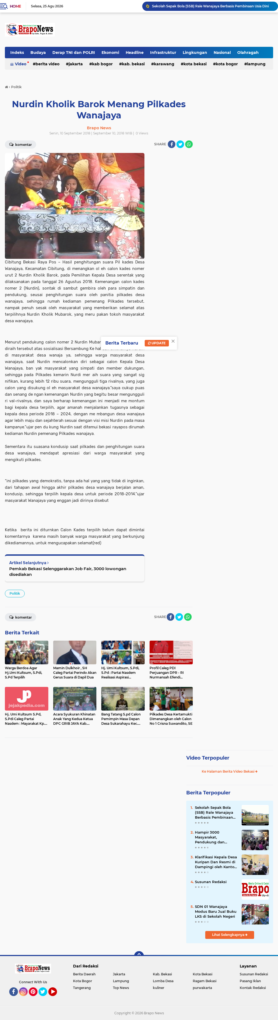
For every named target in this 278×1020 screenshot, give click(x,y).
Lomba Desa (163, 981)
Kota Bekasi (195, 64)
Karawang (164, 64)
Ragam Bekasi (204, 981)
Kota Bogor (227, 64)
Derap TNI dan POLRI (73, 52)
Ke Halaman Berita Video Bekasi (228, 771)
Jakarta (76, 64)
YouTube (56, 998)
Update (158, 343)
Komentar (23, 617)
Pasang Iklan (250, 981)
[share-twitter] (180, 144)
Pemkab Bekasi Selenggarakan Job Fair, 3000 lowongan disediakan (67, 571)
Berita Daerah (84, 974)
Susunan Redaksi (211, 882)
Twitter (45, 998)
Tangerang (82, 988)
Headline (135, 52)
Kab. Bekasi (133, 64)
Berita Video (47, 64)
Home (15, 6)
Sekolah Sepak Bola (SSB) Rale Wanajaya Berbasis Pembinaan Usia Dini (214, 812)
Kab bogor (102, 64)
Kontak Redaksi (253, 988)
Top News (121, 988)
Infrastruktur (163, 52)
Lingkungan (195, 52)
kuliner (158, 988)
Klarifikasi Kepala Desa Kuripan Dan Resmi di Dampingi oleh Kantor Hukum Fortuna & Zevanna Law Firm (216, 862)
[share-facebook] (171, 144)
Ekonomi (110, 52)
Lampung (121, 981)
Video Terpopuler (207, 758)
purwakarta (202, 988)
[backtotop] (139, 956)
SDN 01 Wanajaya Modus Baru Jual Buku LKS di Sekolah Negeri (215, 911)
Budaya (38, 52)
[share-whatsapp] (189, 144)
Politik (15, 593)
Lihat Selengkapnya (228, 935)
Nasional (222, 52)
